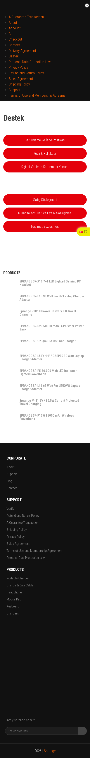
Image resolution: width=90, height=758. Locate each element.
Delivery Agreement (22, 51)
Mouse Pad (14, 599)
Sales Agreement (21, 79)
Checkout (15, 39)
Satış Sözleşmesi (45, 200)
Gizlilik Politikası (45, 153)
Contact (14, 45)
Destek (14, 56)
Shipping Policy (19, 84)
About (13, 23)
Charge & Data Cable (20, 585)
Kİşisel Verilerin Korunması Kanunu (45, 167)
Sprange (50, 751)
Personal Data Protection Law (29, 62)
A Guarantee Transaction (26, 17)
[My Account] (80, 8)
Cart (12, 34)
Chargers (13, 613)
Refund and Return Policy (26, 73)
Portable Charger (18, 578)
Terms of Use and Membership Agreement (38, 95)
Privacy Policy (18, 67)
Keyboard (13, 606)
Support (14, 90)
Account (15, 28)
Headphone (14, 592)
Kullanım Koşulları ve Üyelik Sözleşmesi (45, 213)
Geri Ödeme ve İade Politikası (45, 140)
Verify (10, 509)
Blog (9, 481)
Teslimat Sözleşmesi (45, 226)
